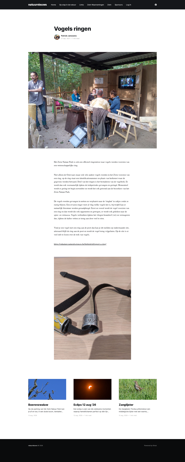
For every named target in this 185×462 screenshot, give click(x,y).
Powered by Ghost (150, 445)
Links (81, 5)
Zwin (109, 5)
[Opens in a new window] (156, 5)
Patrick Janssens (69, 36)
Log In (128, 5)
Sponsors (119, 5)
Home (53, 5)
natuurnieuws (37, 5)
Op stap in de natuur (67, 5)
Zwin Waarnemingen (95, 5)
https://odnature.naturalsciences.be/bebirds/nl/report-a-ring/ (80, 244)
